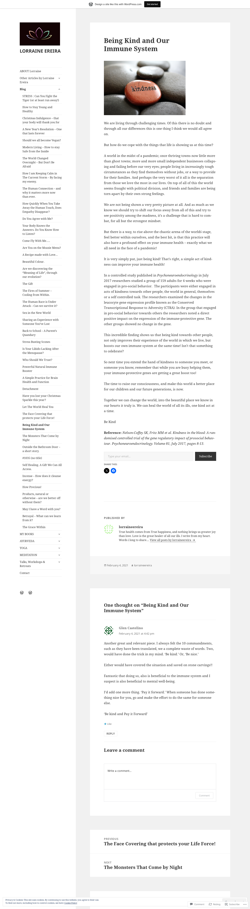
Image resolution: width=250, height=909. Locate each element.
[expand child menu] (59, 78)
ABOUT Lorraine (30, 71)
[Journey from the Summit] (24, 595)
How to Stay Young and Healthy (37, 109)
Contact (25, 573)
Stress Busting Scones (36, 342)
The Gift (27, 284)
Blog (23, 89)
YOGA (23, 548)
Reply (110, 733)
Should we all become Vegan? (41, 140)
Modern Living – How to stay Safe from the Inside (41, 149)
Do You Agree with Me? (37, 219)
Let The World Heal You (37, 407)
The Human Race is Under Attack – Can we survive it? (39, 304)
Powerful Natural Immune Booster (39, 369)
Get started (152, 4)
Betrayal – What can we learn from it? (41, 518)
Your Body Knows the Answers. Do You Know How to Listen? (40, 230)
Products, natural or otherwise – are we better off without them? (41, 498)
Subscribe (205, 456)
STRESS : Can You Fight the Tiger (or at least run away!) (40, 98)
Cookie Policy (70, 903)
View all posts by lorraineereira (171, 540)
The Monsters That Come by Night (40, 438)
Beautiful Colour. (33, 262)
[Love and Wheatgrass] (32, 595)
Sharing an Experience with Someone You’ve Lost (40, 322)
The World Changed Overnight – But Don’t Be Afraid (38, 162)
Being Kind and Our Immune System (36, 427)
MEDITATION (28, 555)
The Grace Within (33, 527)
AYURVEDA (27, 541)
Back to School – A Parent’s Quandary (39, 333)
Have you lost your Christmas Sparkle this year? (41, 398)
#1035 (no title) (32, 458)
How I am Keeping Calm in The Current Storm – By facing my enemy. (42, 177)
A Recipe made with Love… (40, 255)
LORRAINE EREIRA (40, 51)
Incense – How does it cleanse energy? (41, 478)
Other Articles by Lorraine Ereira (37, 80)
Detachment (30, 389)
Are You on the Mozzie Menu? (41, 248)
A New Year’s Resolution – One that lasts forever (42, 131)
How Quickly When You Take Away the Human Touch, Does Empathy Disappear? (41, 208)
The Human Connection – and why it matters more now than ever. (41, 193)
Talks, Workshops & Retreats (32, 564)
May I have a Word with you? (41, 509)
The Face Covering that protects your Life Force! (38, 416)
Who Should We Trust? (37, 360)
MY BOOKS (27, 534)
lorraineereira (143, 565)
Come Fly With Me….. (36, 241)
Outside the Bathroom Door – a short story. (41, 449)
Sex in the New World (36, 313)
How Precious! (31, 487)
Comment (204, 795)
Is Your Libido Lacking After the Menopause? (40, 351)
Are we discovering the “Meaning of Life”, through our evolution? (39, 273)
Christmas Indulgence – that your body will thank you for (41, 120)
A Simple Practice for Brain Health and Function (40, 380)
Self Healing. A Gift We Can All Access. (42, 467)
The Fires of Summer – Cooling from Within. (37, 293)
